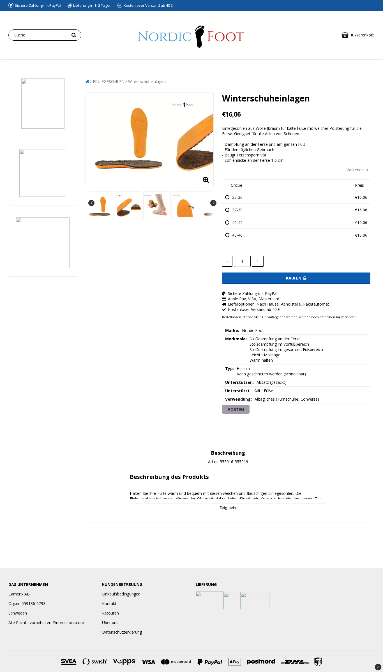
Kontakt (109, 603)
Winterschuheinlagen (147, 81)
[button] (358, 35)
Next (213, 203)
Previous (91, 203)
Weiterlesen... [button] (358, 169)
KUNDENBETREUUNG (122, 584)
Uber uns (110, 622)
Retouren (110, 613)
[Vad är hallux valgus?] (43, 173)
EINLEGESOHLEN (108, 81)
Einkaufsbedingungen (121, 594)
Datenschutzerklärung (122, 632)
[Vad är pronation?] (43, 242)
